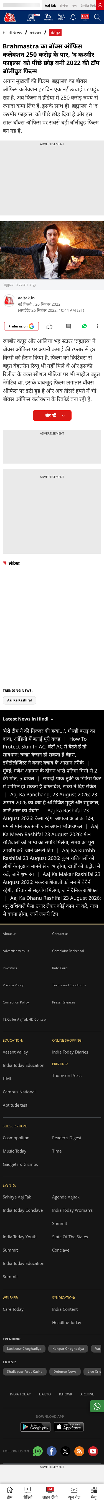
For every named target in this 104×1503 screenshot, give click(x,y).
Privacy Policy (13, 985)
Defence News (65, 1371)
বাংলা (74, 5)
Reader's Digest (66, 1137)
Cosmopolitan (16, 1137)
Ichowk (65, 1394)
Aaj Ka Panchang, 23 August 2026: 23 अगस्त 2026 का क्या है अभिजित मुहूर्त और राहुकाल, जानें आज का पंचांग (51, 802)
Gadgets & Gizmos (20, 1164)
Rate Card (59, 968)
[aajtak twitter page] (65, 1451)
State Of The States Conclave (70, 1243)
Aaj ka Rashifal (19, 700)
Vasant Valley (15, 1052)
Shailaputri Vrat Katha (24, 1371)
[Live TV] (85, 18)
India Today (90, 5)
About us (9, 933)
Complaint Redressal (68, 950)
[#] (84, 327)
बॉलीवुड (55, 33)
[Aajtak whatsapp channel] (38, 1451)
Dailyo (45, 1394)
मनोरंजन (35, 33)
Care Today (13, 1309)
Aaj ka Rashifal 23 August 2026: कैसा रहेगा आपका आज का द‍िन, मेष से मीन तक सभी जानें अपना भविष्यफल (49, 818)
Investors (10, 968)
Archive (87, 1394)
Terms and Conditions (69, 985)
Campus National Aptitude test (19, 1098)
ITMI (7, 1078)
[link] (100, 5)
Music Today (14, 1151)
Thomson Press (67, 1075)
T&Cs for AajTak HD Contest (24, 1019)
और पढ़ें (50, 415)
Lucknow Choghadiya (24, 1348)
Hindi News (12, 32)
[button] (94, 1493)
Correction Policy (16, 1002)
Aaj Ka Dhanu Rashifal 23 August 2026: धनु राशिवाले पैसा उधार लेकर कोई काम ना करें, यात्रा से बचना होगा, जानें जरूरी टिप (52, 905)
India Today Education (23, 1065)
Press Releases (63, 1002)
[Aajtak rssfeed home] (79, 1451)
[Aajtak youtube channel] (93, 1451)
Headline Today (66, 1322)
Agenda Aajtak (66, 1197)
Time (57, 1151)
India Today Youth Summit (20, 1243)
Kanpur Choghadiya (68, 1348)
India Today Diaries (70, 1052)
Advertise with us (16, 950)
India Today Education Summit (23, 1269)
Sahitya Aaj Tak (17, 1197)
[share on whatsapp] (97, 1406)
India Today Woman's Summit (72, 1216)
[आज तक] (10, 17)
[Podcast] (61, 17)
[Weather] (48, 18)
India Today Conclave (23, 1210)
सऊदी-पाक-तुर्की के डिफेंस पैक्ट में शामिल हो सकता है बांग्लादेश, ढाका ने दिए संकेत (52, 786)
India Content (65, 1309)
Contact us (60, 933)
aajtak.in (26, 297)
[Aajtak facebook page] (52, 1451)
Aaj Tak (50, 5)
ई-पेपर (64, 5)
